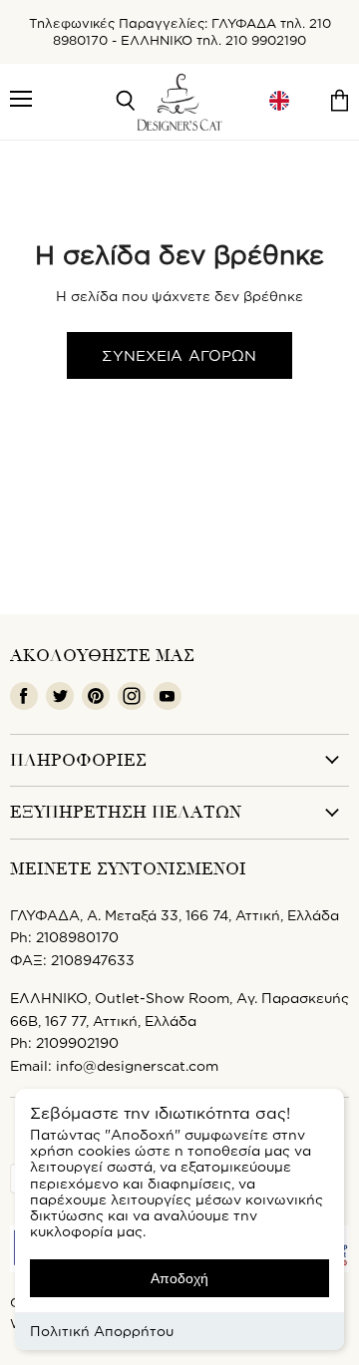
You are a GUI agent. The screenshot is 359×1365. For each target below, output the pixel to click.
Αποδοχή (179, 1278)
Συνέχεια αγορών (179, 355)
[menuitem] (279, 101)
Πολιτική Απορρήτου (102, 1330)
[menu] (279, 101)
